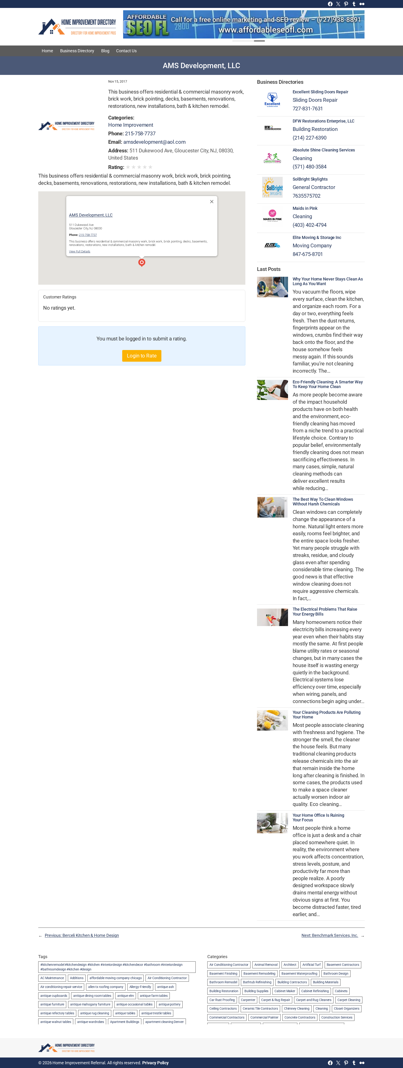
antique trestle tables (156, 1013)
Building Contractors (292, 982)
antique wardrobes (90, 1022)
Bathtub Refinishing (257, 982)
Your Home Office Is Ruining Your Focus (318, 817)
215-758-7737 (140, 134)
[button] (141, 263)
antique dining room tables (92, 996)
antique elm (125, 996)
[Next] (361, 26)
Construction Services (336, 1017)
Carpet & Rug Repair (275, 1000)
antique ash (165, 987)
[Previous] (127, 26)
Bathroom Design (335, 973)
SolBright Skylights (310, 179)
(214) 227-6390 (310, 138)
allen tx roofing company (105, 987)
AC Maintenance (52, 978)
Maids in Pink (305, 208)
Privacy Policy (155, 1062)
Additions (76, 978)
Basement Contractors (343, 964)
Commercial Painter (264, 1017)
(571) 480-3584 (310, 167)
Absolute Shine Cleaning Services (324, 150)
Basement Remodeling (259, 973)
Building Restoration (315, 129)
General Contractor (314, 187)
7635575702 (306, 196)
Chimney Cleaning (296, 1008)
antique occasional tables (134, 1004)
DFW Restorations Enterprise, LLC (324, 121)
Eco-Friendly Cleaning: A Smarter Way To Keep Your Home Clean (328, 384)
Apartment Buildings (124, 1022)
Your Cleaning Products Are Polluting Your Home (327, 714)
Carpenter (248, 1000)
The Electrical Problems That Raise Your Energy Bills (325, 611)
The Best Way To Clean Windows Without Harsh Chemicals (323, 501)
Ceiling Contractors (223, 1008)
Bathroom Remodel (223, 982)
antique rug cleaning (94, 1013)
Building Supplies (256, 991)
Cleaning (302, 158)
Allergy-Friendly (140, 987)
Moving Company (312, 246)
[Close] (211, 201)
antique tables (125, 1013)
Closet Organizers (346, 1008)
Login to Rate (142, 356)
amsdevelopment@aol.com (154, 142)
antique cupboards (53, 996)
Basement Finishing (223, 973)
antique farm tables (154, 996)
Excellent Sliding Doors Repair (320, 92)
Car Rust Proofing (222, 1000)
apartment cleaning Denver (164, 1022)
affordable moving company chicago (116, 978)
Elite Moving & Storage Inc (317, 237)
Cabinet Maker (284, 991)
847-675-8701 (308, 254)
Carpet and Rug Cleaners (314, 1000)
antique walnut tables (55, 1022)
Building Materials (325, 982)
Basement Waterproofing (299, 973)
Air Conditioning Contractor (167, 978)
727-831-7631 (308, 109)
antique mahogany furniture (90, 1004)
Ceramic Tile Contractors (260, 1008)
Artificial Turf (311, 964)
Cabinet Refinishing (315, 991)
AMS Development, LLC (91, 214)
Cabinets (341, 991)
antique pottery (170, 1004)
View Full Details (79, 251)
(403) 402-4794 (310, 225)
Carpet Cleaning (348, 1000)
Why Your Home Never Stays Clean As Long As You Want (328, 281)
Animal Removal (266, 964)
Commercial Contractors (226, 1017)
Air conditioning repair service (61, 987)
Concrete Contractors (300, 1017)
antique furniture (52, 1004)
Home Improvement (130, 125)
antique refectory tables (57, 1013)
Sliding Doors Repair (315, 100)
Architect (290, 964)
